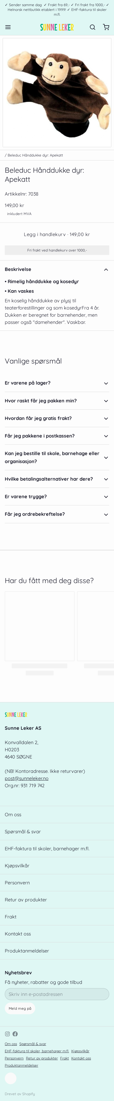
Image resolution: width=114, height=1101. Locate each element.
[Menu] (10, 27)
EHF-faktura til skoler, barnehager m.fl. (47, 849)
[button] (57, 234)
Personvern (17, 883)
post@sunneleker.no (27, 778)
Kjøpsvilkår (17, 866)
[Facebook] (15, 1034)
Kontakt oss (18, 934)
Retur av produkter (26, 900)
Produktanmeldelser (27, 951)
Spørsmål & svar (23, 831)
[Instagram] (7, 1034)
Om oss (13, 814)
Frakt (10, 917)
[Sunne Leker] (57, 27)
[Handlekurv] (103, 27)
